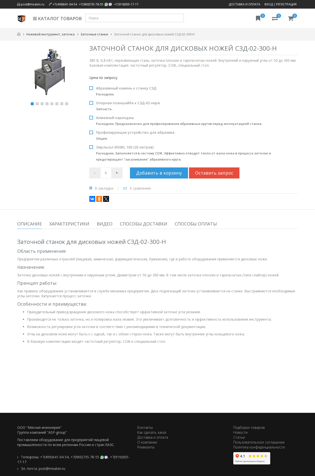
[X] (106, 199)
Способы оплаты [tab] (196, 224)
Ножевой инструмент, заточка (50, 34)
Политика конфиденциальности (259, 447)
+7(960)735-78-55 (91, 4)
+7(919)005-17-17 (126, 4)
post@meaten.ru (32, 4)
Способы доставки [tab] (143, 224)
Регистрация (286, 4)
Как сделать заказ (151, 432)
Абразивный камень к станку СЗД (126, 91)
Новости (240, 432)
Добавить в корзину (159, 173)
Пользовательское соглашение (259, 442)
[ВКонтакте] (92, 199)
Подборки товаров (249, 427)
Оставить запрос (214, 173)
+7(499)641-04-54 (65, 4)
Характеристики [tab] (69, 224)
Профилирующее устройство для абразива (135, 135)
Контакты (145, 427)
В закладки (104, 188)
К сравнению (140, 188)
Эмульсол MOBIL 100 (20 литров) (183, 153)
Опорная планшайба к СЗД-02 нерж (128, 106)
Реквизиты (146, 447)
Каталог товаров (59, 18)
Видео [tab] (104, 224)
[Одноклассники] (99, 199)
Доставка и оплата (244, 4)
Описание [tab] (29, 224)
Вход (269, 4)
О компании (147, 442)
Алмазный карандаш (179, 120)
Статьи (239, 437)
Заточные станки (94, 34)
